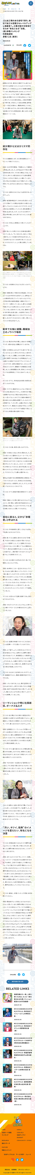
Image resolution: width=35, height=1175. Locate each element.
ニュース (28, 1154)
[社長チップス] (10, 3)
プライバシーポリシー (24, 1169)
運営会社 (7, 1169)
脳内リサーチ (6, 1143)
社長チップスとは (9, 1154)
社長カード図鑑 (6, 1132)
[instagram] (12, 1160)
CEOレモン (20, 1132)
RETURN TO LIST (17, 981)
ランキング (5, 1135)
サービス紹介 (20, 1154)
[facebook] (17, 1160)
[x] (22, 1160)
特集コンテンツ (6, 1150)
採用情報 (14, 1169)
